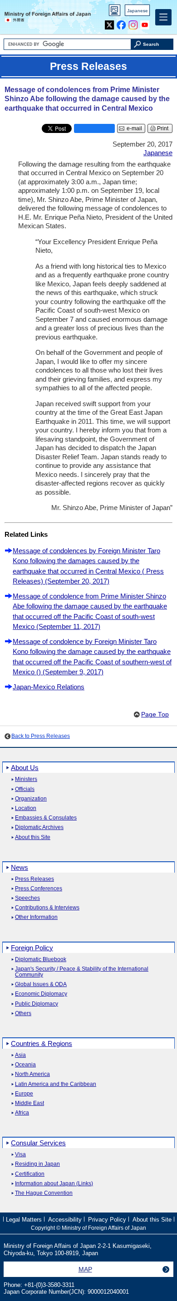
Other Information (36, 917)
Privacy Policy (107, 1219)
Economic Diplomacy (41, 994)
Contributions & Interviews (47, 908)
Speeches (27, 898)
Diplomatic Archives (39, 827)
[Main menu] (163, 17)
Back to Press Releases (40, 736)
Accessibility (65, 1219)
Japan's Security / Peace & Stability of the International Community (81, 972)
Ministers (26, 779)
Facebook (121, 22)
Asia (20, 1055)
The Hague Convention (44, 1193)
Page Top (155, 714)
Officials (24, 789)
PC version (114, 12)
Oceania (25, 1065)
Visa (20, 1155)
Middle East (29, 1103)
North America (32, 1074)
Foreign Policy (32, 948)
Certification (29, 1174)
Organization (31, 799)
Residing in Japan (37, 1164)
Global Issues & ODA (41, 984)
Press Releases (34, 879)
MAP (85, 1269)
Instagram (133, 22)
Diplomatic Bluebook (40, 959)
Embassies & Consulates (46, 818)
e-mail (134, 128)
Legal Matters (24, 1219)
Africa (22, 1113)
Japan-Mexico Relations (48, 687)
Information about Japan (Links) (54, 1184)
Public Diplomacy (36, 1004)
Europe (24, 1094)
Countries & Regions (41, 1043)
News (19, 867)
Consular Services (38, 1143)
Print (162, 128)
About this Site (32, 837)
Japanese (137, 10)
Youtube (145, 22)
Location (25, 808)
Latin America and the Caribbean (55, 1084)
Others (23, 1013)
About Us (25, 767)
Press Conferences (38, 889)
